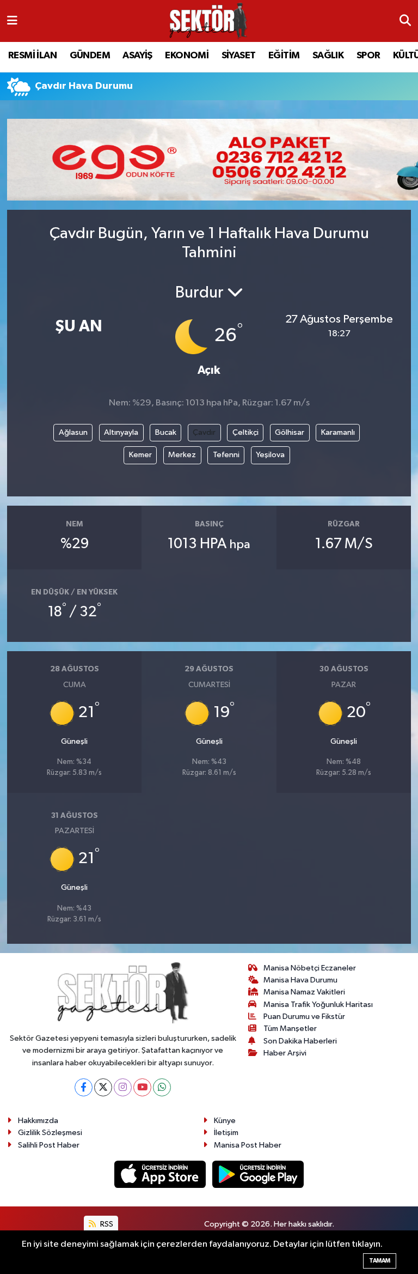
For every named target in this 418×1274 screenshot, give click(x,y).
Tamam (379, 1261)
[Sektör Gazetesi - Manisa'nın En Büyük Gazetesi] (208, 21)
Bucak (165, 432)
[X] (103, 1087)
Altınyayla (121, 432)
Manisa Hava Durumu (300, 980)
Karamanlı (338, 432)
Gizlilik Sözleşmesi (50, 1133)
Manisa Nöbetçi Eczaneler (309, 968)
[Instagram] (123, 1087)
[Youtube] (142, 1087)
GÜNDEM (90, 55)
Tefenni (226, 455)
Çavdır (204, 432)
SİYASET (239, 55)
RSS (106, 1224)
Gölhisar (289, 432)
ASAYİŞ (137, 55)
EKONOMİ (186, 55)
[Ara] (405, 21)
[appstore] (161, 1174)
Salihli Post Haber (48, 1145)
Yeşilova (270, 455)
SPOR (368, 55)
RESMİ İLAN (32, 55)
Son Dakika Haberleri (300, 1041)
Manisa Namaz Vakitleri (304, 992)
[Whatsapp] (162, 1087)
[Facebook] (84, 1087)
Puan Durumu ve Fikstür (304, 1016)
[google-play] (258, 1174)
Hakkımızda (38, 1121)
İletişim (226, 1133)
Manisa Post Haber (247, 1145)
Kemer (140, 455)
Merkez (182, 455)
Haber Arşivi (284, 1053)
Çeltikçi (245, 432)
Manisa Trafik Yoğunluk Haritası (318, 1004)
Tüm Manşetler (290, 1028)
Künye (225, 1121)
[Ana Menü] (12, 21)
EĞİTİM (283, 55)
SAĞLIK (327, 55)
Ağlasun (73, 432)
